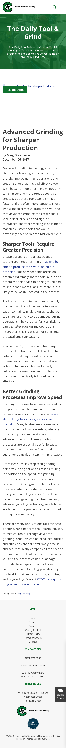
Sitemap (33, 641)
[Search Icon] (54, 7)
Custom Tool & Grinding (24, 736)
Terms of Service (33, 637)
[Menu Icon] (61, 7)
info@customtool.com (33, 665)
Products (33, 622)
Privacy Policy (33, 633)
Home (33, 618)
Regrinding (23, 593)
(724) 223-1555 (33, 658)
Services (33, 626)
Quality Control (33, 630)
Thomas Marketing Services (38, 738)
